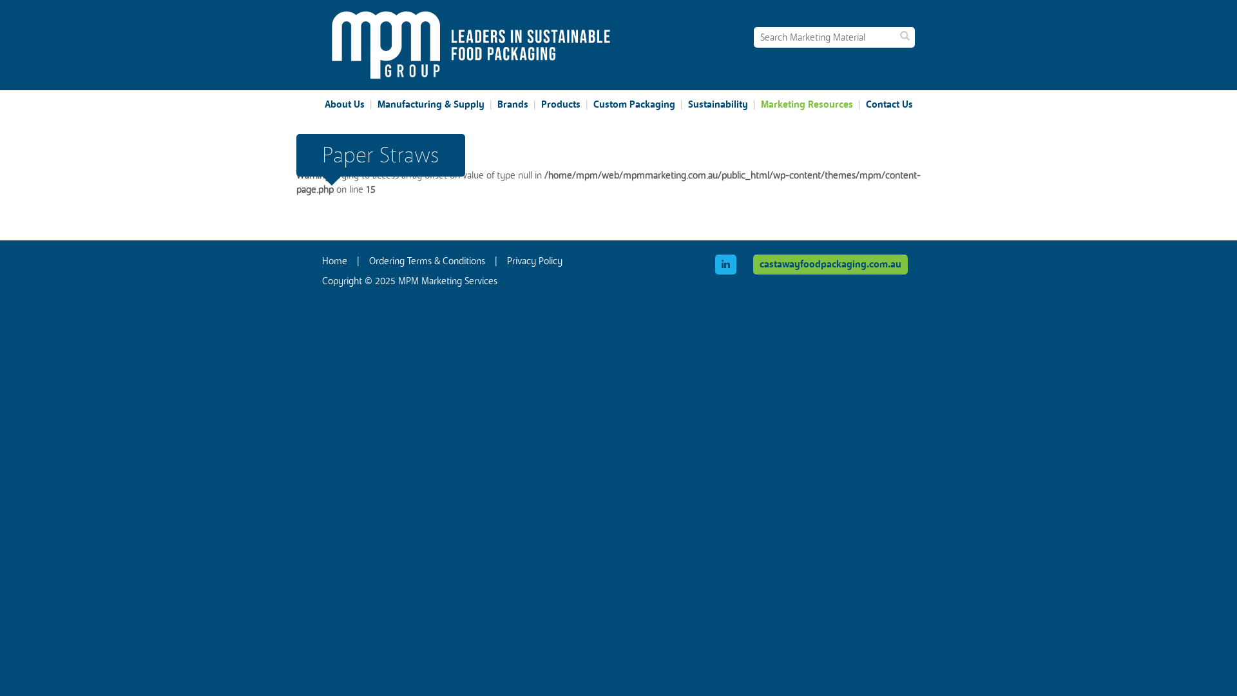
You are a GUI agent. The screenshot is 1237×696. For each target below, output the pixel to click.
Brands (512, 104)
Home (334, 261)
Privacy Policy (534, 261)
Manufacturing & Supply (431, 104)
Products (560, 104)
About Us (345, 104)
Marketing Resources (807, 104)
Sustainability (718, 104)
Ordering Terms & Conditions (427, 261)
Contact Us (889, 104)
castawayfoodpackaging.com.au (830, 264)
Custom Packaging (634, 104)
